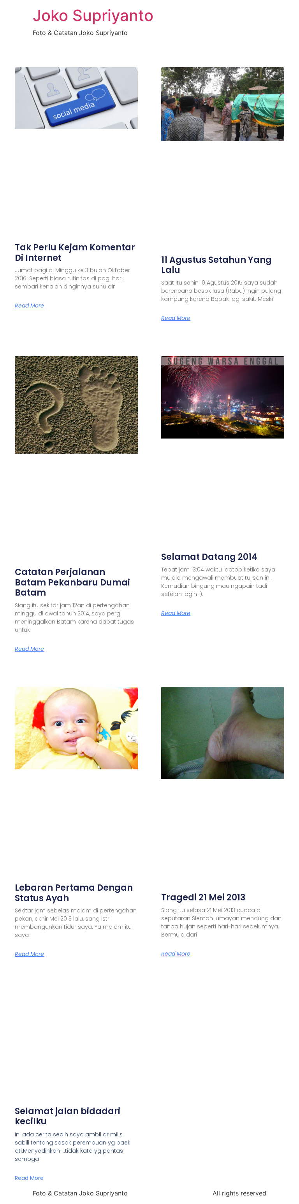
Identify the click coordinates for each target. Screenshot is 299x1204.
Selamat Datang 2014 (209, 557)
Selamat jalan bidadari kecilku (67, 1116)
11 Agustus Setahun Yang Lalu (216, 265)
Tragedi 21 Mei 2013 (203, 897)
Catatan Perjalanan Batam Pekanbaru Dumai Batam (72, 582)
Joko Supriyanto (93, 15)
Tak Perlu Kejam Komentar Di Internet (75, 252)
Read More (29, 305)
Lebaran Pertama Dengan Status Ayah (74, 893)
